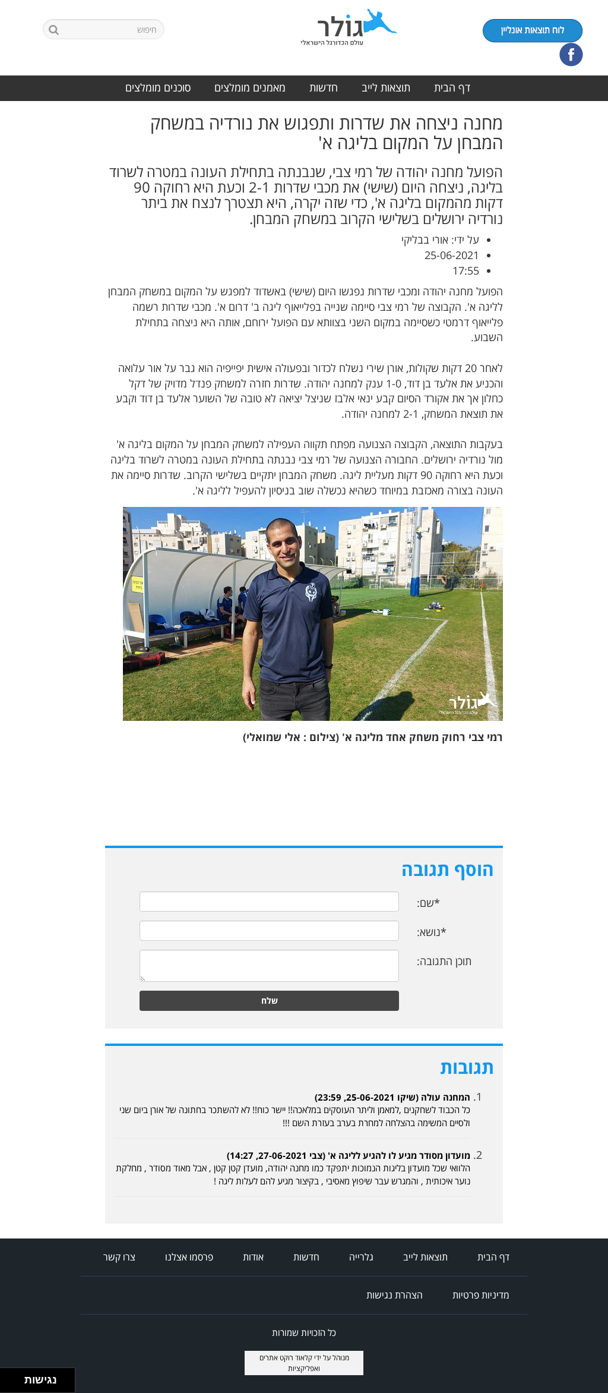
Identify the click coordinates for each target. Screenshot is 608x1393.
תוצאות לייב (386, 87)
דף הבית (452, 87)
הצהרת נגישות (394, 1294)
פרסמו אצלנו (189, 1256)
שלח (269, 1000)
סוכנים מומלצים (158, 87)
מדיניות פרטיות (480, 1294)
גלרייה (361, 1256)
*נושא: (431, 932)
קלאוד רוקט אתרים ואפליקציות (290, 1363)
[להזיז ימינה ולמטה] (15, 1384)
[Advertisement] (560, 291)
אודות (253, 1256)
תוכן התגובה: (444, 961)
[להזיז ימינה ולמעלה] (15, 1377)
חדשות (323, 87)
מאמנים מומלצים (250, 87)
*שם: (428, 903)
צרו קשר (119, 1256)
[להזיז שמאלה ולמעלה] (9, 1377)
